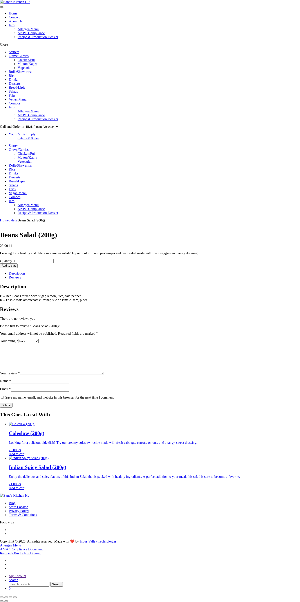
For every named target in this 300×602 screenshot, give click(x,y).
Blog (12, 503)
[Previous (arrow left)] (2, 601)
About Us (15, 21)
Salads (13, 91)
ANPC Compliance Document (21, 549)
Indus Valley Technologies (98, 541)
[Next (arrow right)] (6, 601)
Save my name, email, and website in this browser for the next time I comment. (59, 397)
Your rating (9, 341)
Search (56, 584)
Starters (14, 52)
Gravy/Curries (19, 56)
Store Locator (18, 507)
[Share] (10, 597)
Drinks (13, 79)
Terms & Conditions (23, 515)
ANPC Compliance (31, 33)
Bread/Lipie (17, 87)
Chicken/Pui (26, 60)
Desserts (14, 83)
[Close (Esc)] (15, 597)
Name (5, 381)
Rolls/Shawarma (20, 72)
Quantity (6, 261)
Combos (14, 103)
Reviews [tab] (15, 277)
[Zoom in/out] (2, 597)
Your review (10, 373)
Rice (12, 75)
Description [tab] (17, 273)
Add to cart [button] (16, 454)
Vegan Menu (18, 99)
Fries (12, 95)
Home (13, 13)
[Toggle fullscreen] (6, 597)
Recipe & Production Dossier (38, 37)
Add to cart (9, 265)
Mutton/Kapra (27, 64)
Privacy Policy (19, 511)
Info (11, 25)
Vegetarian (25, 68)
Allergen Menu (28, 29)
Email (5, 389)
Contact (14, 17)
